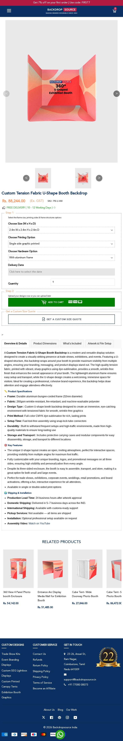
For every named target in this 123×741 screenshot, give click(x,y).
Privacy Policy (40, 677)
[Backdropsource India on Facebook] (51, 717)
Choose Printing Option (21, 237)
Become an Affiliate (44, 688)
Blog (60, 710)
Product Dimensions (45, 343)
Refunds (37, 660)
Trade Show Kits (11, 654)
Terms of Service (42, 683)
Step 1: (10, 213)
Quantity (13, 283)
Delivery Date (16, 265)
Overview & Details (15, 343)
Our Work (71, 710)
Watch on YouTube (39, 523)
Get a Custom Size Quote (20, 311)
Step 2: (10, 291)
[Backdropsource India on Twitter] (43, 717)
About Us (49, 710)
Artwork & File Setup (99, 343)
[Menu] (10, 11)
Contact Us (39, 654)
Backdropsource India (65, 727)
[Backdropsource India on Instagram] (67, 717)
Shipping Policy (41, 671)
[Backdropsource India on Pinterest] (59, 717)
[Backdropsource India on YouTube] (75, 717)
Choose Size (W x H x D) (22, 224)
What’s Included (72, 343)
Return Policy (40, 665)
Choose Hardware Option (22, 251)
